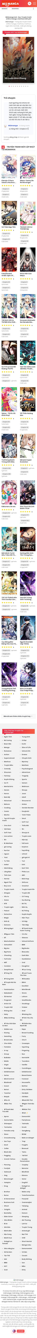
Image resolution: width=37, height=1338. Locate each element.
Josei (23, 794)
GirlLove (24, 882)
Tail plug (24, 1206)
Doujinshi (25, 811)
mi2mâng (15, 1293)
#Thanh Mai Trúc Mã (8, 1110)
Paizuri (6, 911)
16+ (22, 829)
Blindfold (25, 1172)
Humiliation (26, 959)
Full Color (7, 959)
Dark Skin (25, 955)
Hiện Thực (25, 918)
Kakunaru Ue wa (8, 506)
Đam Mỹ (7, 797)
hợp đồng (25, 850)
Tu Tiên (7, 861)
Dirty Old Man (26, 1089)
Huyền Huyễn (26, 914)
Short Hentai (26, 1241)
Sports (24, 779)
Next (36, 61)
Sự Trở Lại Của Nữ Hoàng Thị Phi (9, 368)
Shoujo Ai (25, 833)
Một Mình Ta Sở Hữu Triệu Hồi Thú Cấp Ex (9, 555)
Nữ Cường (8, 740)
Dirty (23, 1270)
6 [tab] (19, 86)
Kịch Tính (25, 868)
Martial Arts (8, 786)
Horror (6, 794)
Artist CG (7, 1004)
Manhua (7, 762)
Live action (8, 836)
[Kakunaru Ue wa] (9, 492)
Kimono (24, 1175)
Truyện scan (26, 836)
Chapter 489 (6, 474)
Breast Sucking (27, 1033)
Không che (8, 1011)
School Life (25, 751)
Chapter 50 (24, 697)
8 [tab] (24, 86)
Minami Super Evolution (26, 461)
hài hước (25, 843)
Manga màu (26, 1245)
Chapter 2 (6, 194)
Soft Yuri (25, 822)
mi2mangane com (27, 1293)
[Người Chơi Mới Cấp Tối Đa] (27, 628)
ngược (6, 854)
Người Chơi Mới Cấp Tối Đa (26, 643)
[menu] (34, 3)
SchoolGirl (8, 945)
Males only (25, 1192)
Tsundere (25, 1061)
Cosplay (24, 1165)
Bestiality (7, 1213)
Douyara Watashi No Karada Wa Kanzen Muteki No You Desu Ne (27, 323)
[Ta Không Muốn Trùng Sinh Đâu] (9, 446)
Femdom (7, 1047)
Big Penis (7, 952)
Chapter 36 (6, 565)
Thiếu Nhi (25, 825)
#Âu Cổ (7, 1100)
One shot (7, 825)
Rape (23, 1029)
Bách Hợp (25, 879)
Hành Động (8, 868)
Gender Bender (27, 808)
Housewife (25, 1082)
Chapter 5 (24, 189)
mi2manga (7, 1293)
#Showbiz (25, 979)
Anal (23, 1011)
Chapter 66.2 (25, 520)
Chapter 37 (6, 561)
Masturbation (9, 941)
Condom (7, 966)
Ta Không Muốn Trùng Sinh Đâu (8, 461)
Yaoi (6, 857)
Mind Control (9, 1079)
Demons (7, 925)
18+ (5, 840)
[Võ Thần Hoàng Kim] (27, 399)
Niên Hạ (24, 907)
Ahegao (7, 893)
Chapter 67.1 (25, 515)
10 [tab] (28, 86)
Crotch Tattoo (9, 1159)
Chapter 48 (6, 282)
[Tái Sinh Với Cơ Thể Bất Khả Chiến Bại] (9, 306)
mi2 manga (28, 1295)
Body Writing (26, 1259)
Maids (6, 1061)
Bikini (23, 982)
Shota (24, 993)
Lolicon (24, 997)
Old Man (24, 1097)
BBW (23, 945)
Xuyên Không (9, 779)
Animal (24, 1209)
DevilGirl (24, 986)
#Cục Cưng (26, 970)
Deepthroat (8, 970)
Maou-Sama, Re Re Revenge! (27, 181)
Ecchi (23, 744)
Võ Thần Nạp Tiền (9, 227)
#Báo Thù (8, 1104)
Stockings (25, 1004)
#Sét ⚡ (24, 1113)
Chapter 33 (6, 654)
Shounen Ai (26, 801)
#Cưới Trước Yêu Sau (26, 974)
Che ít (23, 1040)
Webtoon (25, 786)
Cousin (24, 1256)
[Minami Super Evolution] (27, 446)
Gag (5, 1175)
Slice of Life (26, 747)
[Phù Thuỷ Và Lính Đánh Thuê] (27, 492)
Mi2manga (9, 22)
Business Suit (9, 1202)
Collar (6, 1148)
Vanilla (24, 1065)
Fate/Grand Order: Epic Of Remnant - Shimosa (7, 276)
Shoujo (24, 790)
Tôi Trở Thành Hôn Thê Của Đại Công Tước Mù (9, 599)
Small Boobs (26, 1000)
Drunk (23, 1127)
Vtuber (24, 1007)
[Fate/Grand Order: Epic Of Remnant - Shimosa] (9, 259)
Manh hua (8, 1238)
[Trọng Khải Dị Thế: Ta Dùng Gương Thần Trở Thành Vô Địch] (9, 674)
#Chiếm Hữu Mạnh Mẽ (25, 1024)
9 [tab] (26, 86)
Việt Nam (7, 829)
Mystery (24, 762)
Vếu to (6, 896)
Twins (23, 1152)
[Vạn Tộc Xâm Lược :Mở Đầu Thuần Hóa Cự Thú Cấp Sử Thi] (27, 353)
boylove (24, 847)
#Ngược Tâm (9, 934)
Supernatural (9, 758)
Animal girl (25, 1231)
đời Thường (26, 1220)
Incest (6, 1086)
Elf (5, 938)
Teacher (7, 1093)
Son (23, 1263)
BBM (5, 1263)
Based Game (26, 1075)
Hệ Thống (25, 911)
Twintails (25, 1124)
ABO (23, 875)
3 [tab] (13, 86)
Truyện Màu (8, 765)
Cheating (7, 955)
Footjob (7, 1168)
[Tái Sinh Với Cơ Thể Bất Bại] (27, 213)
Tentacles (8, 1127)
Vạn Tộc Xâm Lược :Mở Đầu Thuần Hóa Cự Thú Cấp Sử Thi (27, 370)
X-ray (6, 1050)
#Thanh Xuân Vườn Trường (26, 929)
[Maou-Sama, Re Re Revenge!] (27, 166)
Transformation (27, 1195)
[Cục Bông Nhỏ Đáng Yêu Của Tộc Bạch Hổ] (9, 628)
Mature (7, 804)
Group (6, 1054)
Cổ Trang (25, 896)
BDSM (23, 1134)
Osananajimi (26, 1202)
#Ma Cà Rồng (9, 1018)
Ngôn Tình (8, 737)
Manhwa (15, 9)
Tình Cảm (7, 875)
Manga (4, 9)
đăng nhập (13, 137)
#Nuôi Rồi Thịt (27, 1100)
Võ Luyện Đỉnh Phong (15, 78)
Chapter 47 (6, 287)
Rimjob (6, 1097)
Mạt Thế (24, 1234)
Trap (23, 1141)
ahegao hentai (7, 1302)
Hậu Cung (7, 1234)
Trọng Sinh (25, 737)
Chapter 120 (24, 565)
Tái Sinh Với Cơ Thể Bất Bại (26, 228)
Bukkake (7, 1058)
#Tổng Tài (8, 973)
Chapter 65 (24, 606)
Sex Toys (7, 1141)
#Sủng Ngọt (8, 928)
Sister (23, 1179)
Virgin (6, 1065)
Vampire (7, 1182)
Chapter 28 (6, 239)
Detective (8, 914)
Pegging (7, 1155)
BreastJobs (8, 1040)
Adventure (25, 772)
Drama (24, 755)
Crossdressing (9, 1138)
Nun (23, 1054)
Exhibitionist (26, 1072)
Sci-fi (6, 783)
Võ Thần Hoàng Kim (26, 414)
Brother (7, 1192)
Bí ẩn (6, 1224)
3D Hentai (8, 997)
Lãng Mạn (7, 872)
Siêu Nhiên (8, 1220)
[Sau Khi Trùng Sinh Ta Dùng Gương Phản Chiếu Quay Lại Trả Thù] (27, 583)
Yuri (23, 861)
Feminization (9, 989)
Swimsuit (7, 1172)
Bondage (7, 1068)
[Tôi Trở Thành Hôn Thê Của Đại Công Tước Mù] (9, 583)
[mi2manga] (10, 3)
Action (6, 755)
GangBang (25, 1131)
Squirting (25, 1047)
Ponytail (24, 1199)
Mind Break (25, 989)
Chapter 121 (24, 561)
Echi (23, 865)
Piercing (7, 1165)
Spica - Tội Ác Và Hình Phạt (8, 414)
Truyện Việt (8, 1007)
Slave (6, 1134)
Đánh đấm (8, 1231)
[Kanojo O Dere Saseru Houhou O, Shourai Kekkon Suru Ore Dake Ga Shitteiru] (9, 166)
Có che (24, 934)
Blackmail (7, 1082)
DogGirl (24, 1182)
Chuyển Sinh (26, 758)
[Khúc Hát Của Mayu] (27, 259)
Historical (7, 801)
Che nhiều (8, 1043)
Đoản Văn (7, 744)
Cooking (7, 808)
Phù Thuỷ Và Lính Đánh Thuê (27, 507)
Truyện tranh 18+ (28, 889)
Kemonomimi (26, 1248)
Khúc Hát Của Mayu (25, 274)
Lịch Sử (24, 1224)
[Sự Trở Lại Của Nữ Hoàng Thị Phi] (9, 353)
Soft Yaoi (7, 833)
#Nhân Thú (26, 1109)
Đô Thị (24, 904)
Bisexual (24, 1148)
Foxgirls (24, 1145)
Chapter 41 (6, 606)
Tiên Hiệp (25, 925)
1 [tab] (9, 86)
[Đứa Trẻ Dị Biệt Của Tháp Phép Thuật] (27, 674)
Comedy (7, 769)
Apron (6, 1116)
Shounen (7, 772)
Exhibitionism (9, 1072)
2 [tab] (11, 86)
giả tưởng (7, 847)
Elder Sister (8, 1217)
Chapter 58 (6, 427)
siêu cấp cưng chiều (28, 1302)
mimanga (5, 1295)
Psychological (27, 769)
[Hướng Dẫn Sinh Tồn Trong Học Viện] (27, 539)
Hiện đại (24, 840)
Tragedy (24, 776)
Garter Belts (8, 1120)
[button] (29, 3)
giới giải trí (25, 857)
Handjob (24, 1093)
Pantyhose (25, 1120)
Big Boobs (25, 948)
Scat (6, 1270)
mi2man (20, 1295)
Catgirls (7, 1209)
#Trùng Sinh (9, 979)
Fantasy (7, 776)
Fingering (25, 1050)
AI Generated (9, 1199)
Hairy (6, 1014)
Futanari (24, 1079)
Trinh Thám (26, 815)
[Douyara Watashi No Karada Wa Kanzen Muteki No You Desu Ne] (27, 306)
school (24, 854)
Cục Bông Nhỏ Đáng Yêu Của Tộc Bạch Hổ (9, 644)
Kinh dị (6, 921)
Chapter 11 (24, 282)
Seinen (24, 783)
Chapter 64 (24, 235)
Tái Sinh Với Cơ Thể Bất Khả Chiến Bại (9, 322)
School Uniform (27, 941)
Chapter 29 (6, 233)
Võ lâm (24, 1252)
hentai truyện (12, 1299)
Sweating (7, 1036)
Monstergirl (8, 1179)
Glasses (24, 938)
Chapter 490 (6, 468)
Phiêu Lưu (25, 872)
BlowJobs (25, 952)
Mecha (6, 815)
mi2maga (12, 1295)
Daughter (25, 966)
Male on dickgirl (27, 1138)
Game (6, 900)
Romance (7, 751)
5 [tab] (17, 86)
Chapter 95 (24, 375)
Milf (5, 962)
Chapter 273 (25, 650)
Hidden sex (8, 1029)
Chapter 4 (24, 194)
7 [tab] (22, 86)
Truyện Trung (26, 1227)
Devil (6, 1145)
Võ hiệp (24, 921)
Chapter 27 (6, 381)
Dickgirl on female (7, 1242)
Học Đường (25, 900)
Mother (24, 1086)
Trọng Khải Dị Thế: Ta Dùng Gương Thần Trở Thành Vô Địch (9, 691)
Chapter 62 (6, 702)
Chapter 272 (25, 656)
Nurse (6, 1195)
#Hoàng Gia (26, 1014)
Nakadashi (8, 993)
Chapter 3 (6, 189)
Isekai (6, 865)
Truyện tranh (9, 889)
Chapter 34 (6, 650)
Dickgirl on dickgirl (25, 1187)
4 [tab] (15, 86)
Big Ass (6, 948)
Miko (23, 1266)
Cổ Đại (23, 740)
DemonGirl (25, 1116)
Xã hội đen (8, 1252)
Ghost (6, 1206)
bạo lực (7, 850)
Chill (23, 1238)
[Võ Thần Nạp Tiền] (9, 213)
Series (6, 1075)
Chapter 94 (24, 381)
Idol (5, 1259)
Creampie (25, 1043)
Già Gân (7, 1227)
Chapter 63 (24, 241)
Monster (24, 1168)
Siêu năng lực (9, 1248)
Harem (6, 790)
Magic (6, 918)
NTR (5, 904)
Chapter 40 (6, 609)
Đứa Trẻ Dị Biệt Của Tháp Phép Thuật (26, 690)
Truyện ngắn (9, 907)
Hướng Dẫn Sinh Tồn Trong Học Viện (26, 555)
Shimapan (8, 1124)
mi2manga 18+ (12, 1297)
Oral (23, 962)
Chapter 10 (24, 287)
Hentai (6, 879)
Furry (23, 1036)
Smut (23, 818)
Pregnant (7, 1000)
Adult (23, 797)
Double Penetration (25, 1160)
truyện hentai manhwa (25, 1299)
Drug (6, 1186)
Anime (24, 804)
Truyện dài (25, 893)
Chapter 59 (6, 422)
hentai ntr (16, 1302)
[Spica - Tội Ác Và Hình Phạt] (9, 399)
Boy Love (7, 886)
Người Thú (8, 882)
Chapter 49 (24, 702)
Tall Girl (24, 1155)
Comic (6, 811)
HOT (5, 1266)
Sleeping (25, 1217)
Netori (6, 1089)
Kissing (6, 1033)
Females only (9, 1131)
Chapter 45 (6, 516)
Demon (24, 1213)
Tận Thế (7, 1256)
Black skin (8, 1152)
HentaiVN (25, 1058)
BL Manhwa (8, 843)
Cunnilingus (26, 1068)
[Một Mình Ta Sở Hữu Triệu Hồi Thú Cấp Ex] (9, 539)
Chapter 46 (6, 513)
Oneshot (25, 886)
